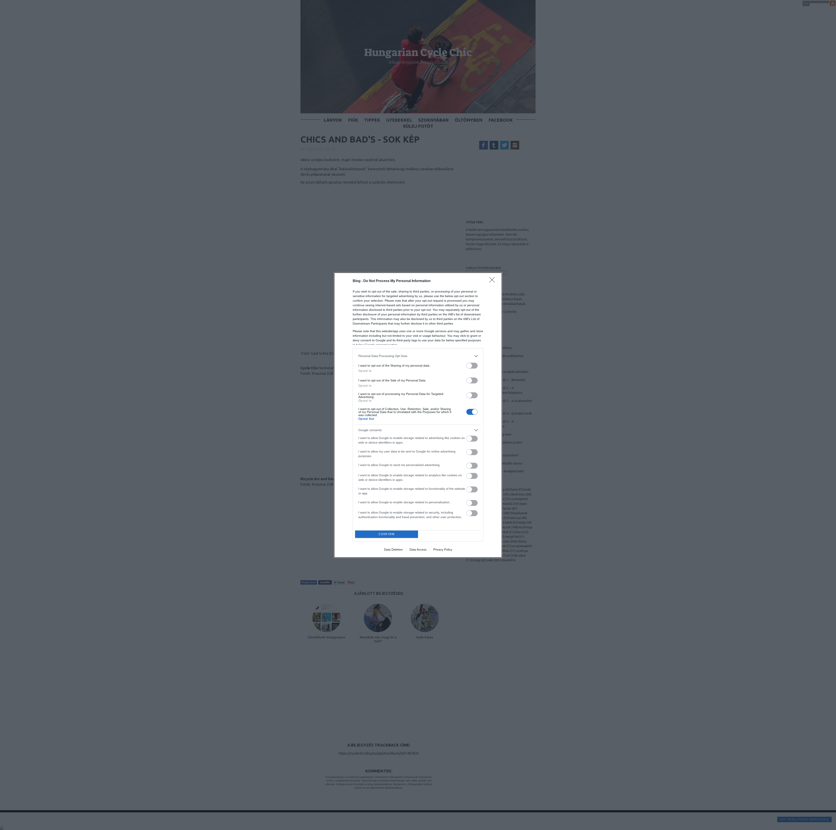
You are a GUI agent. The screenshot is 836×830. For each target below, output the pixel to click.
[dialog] (418, 415)
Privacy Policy (442, 549)
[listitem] (418, 356)
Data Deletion (393, 549)
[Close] (493, 281)
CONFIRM (387, 534)
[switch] (472, 366)
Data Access (418, 549)
